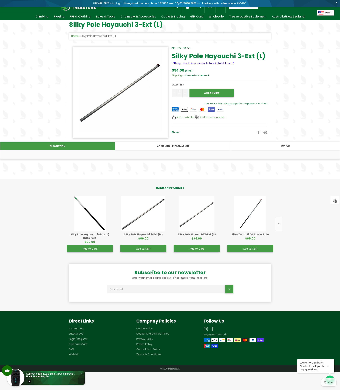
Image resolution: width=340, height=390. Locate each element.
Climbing (41, 16)
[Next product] (278, 224)
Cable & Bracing (173, 16)
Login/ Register (78, 339)
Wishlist (73, 354)
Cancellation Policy (148, 349)
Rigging (59, 16)
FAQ (71, 349)
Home (75, 36)
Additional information (173, 146)
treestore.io (173, 368)
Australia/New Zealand (288, 16)
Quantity (178, 84)
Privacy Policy (144, 339)
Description (57, 146)
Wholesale (216, 16)
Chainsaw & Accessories (138, 16)
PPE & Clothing (80, 16)
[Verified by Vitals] (29, 381)
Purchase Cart (78, 344)
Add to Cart (90, 248)
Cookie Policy (144, 328)
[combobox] (325, 13)
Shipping (177, 75)
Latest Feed (76, 333)
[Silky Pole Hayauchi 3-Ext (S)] (197, 213)
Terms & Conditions (148, 354)
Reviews (285, 146)
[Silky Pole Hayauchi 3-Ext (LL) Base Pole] (90, 213)
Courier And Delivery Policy (152, 333)
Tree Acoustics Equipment (248, 16)
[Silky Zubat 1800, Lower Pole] (250, 213)
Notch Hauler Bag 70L (38, 376)
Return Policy (144, 344)
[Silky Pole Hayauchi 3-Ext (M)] (143, 213)
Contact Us (76, 328)
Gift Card (196, 16)
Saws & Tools (105, 16)
